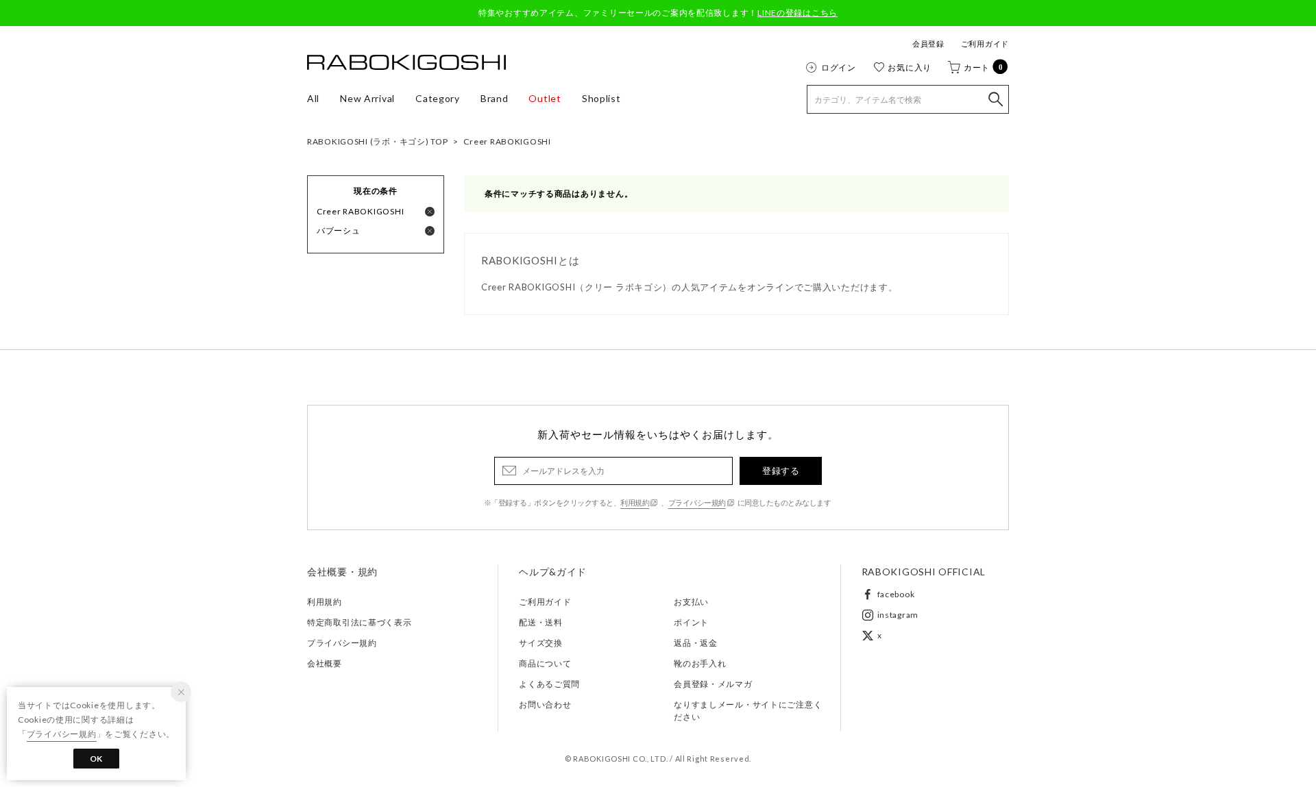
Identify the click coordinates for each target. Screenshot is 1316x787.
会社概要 (324, 663)
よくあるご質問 (549, 684)
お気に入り (909, 67)
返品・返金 (696, 643)
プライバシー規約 (697, 502)
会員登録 (928, 43)
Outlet (544, 98)
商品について (545, 663)
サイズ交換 (541, 643)
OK (96, 758)
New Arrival (367, 98)
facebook (896, 594)
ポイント (691, 622)
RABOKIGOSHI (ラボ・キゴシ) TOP (377, 141)
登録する (780, 470)
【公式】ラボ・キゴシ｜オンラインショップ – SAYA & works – (406, 62)
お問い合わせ (545, 704)
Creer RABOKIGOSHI (506, 141)
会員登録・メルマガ (713, 684)
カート (983, 67)
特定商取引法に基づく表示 (359, 622)
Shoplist (601, 98)
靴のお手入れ (700, 663)
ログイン (838, 67)
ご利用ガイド (985, 43)
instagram (897, 615)
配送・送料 (541, 622)
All (313, 98)
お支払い (691, 602)
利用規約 (634, 502)
